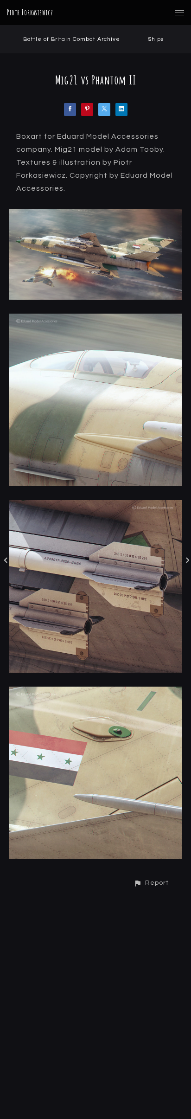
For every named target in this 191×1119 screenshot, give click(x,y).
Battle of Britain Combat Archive (71, 39)
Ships (156, 39)
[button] (151, 882)
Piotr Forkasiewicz (30, 12)
